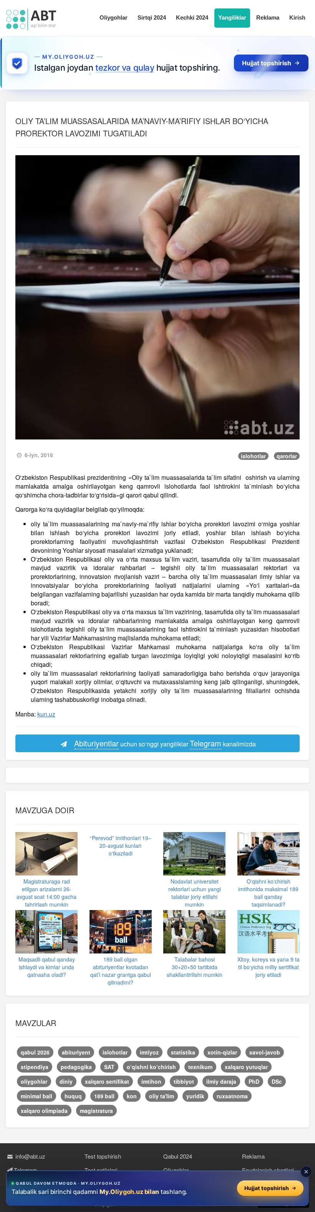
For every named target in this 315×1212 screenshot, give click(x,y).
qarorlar (287, 456)
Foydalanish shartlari (268, 1170)
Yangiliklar (232, 17)
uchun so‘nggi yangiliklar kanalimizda (165, 743)
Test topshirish (103, 1156)
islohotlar (253, 456)
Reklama (267, 17)
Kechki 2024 (192, 17)
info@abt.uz (29, 1156)
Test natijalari (101, 1170)
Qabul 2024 (177, 1156)
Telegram (25, 1170)
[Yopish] (306, 1171)
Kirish (297, 17)
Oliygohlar (113, 17)
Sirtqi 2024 (152, 17)
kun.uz (46, 714)
